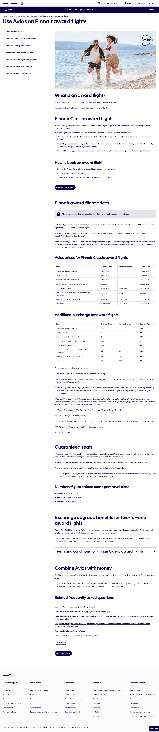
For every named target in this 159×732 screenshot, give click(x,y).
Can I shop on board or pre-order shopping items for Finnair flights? (83, 612)
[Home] (10, 3)
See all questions (63, 653)
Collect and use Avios (34, 16)
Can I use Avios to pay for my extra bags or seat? (75, 607)
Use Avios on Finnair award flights (18, 53)
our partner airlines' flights (97, 108)
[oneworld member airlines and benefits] (21, 3)
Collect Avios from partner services (18, 46)
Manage (78, 10)
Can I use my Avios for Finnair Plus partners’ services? (77, 636)
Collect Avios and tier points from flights (20, 39)
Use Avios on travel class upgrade (18, 67)
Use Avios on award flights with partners (21, 60)
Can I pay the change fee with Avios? (70, 631)
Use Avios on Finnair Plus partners (18, 74)
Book (69, 10)
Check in (89, 10)
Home (5, 16)
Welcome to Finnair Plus (17, 16)
